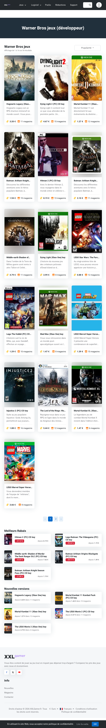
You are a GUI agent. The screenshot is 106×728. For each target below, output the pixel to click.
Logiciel (35, 5)
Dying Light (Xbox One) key (52, 257)
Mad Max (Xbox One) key (51, 334)
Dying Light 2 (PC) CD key (52, 104)
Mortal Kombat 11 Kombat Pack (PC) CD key (80, 596)
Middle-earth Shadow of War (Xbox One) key (17, 257)
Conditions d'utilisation (86, 709)
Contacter (8, 697)
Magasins (8, 692)
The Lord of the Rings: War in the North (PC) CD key (52, 410)
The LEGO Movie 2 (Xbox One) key (30, 626)
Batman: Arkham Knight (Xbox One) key (85, 180)
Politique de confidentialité (73, 712)
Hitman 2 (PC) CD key (50, 180)
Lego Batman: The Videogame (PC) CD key (82, 538)
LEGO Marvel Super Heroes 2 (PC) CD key (86, 334)
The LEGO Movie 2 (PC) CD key (80, 611)
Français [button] (67, 709)
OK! (95, 724)
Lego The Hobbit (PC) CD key (18, 334)
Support (73, 5)
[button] (99, 5)
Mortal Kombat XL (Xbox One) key (85, 410)
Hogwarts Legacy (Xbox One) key (17, 104)
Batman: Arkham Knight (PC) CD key (17, 180)
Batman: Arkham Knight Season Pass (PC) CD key (29, 572)
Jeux (21, 5)
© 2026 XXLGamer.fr (32, 709)
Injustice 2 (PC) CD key (17, 410)
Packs (48, 5)
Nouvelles (9, 688)
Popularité (86, 48)
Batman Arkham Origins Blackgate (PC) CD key (82, 555)
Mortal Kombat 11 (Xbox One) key (85, 104)
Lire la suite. (83, 724)
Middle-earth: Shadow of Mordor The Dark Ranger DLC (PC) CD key (31, 555)
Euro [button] (52, 709)
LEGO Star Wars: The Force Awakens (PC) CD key (86, 257)
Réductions (60, 5)
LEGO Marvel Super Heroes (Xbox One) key (19, 487)
